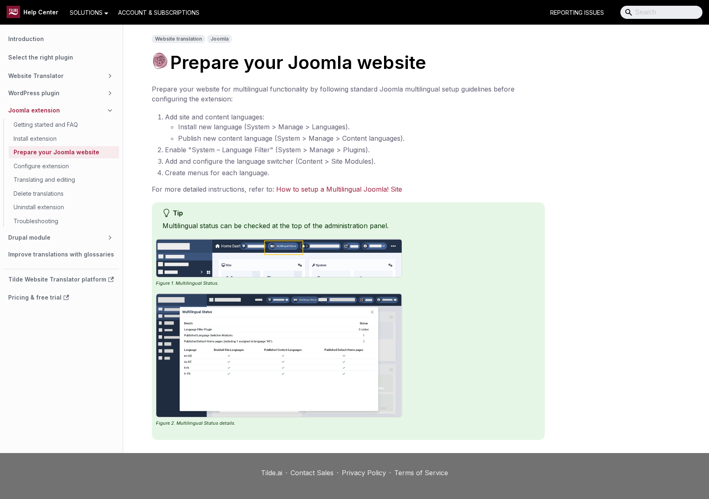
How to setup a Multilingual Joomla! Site (339, 189)
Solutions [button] (86, 12)
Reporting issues (577, 12)
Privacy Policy (364, 473)
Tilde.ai (271, 473)
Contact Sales (312, 473)
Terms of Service (421, 473)
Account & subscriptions (158, 12)
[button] (61, 75)
